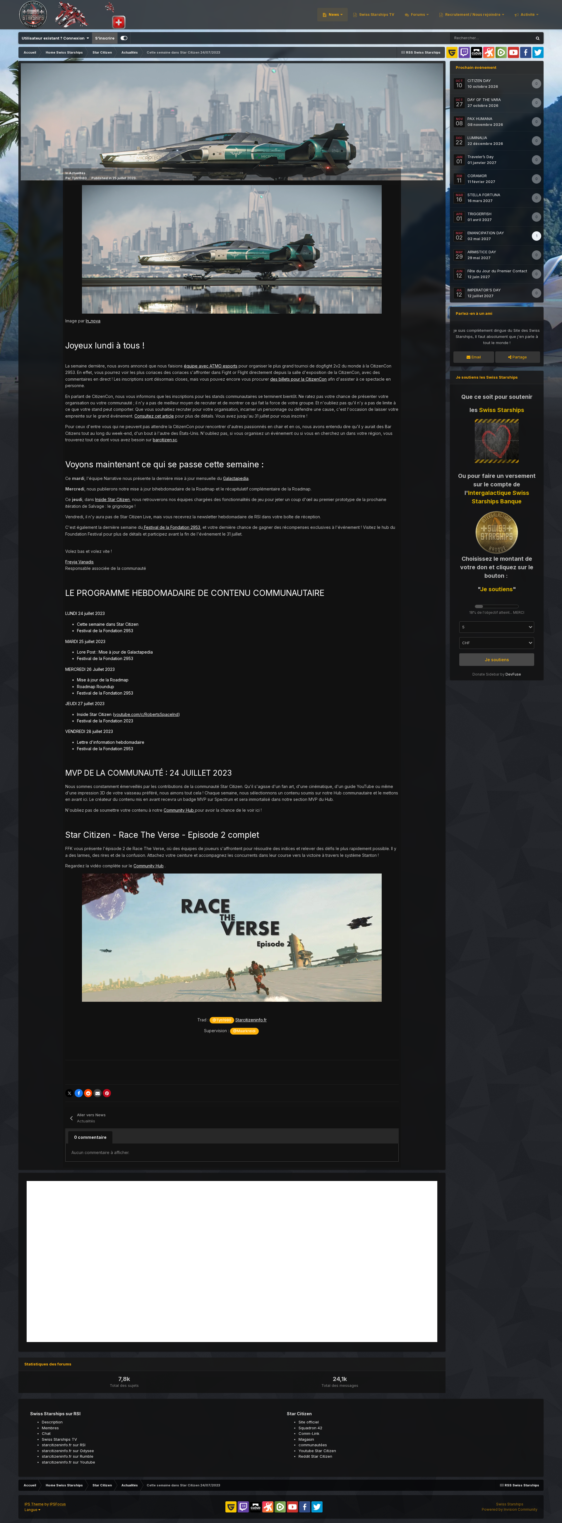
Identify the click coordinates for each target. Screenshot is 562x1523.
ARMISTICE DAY (481, 251)
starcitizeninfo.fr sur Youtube (68, 1462)
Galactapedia (236, 478)
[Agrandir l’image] (232, 248)
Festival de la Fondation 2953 (171, 527)
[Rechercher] (537, 38)
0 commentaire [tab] (90, 1137)
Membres (50, 1427)
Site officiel (309, 1422)
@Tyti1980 (222, 1020)
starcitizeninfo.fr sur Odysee (68, 1450)
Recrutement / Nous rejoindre (472, 14)
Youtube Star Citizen (317, 1450)
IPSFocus (58, 1504)
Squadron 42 (310, 1427)
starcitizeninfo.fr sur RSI (63, 1444)
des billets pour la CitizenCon (298, 379)
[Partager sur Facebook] (79, 1093)
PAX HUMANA (479, 118)
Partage (519, 357)
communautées (313, 1444)
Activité (527, 14)
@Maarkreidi (244, 1031)
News (333, 14)
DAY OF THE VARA (484, 99)
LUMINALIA (477, 137)
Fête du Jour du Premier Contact (497, 271)
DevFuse (513, 674)
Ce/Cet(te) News (509, 38)
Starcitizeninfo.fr (251, 1019)
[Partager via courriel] (97, 1093)
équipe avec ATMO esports (210, 365)
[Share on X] (69, 1093)
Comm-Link (309, 1433)
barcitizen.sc (165, 439)
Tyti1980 (79, 178)
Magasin (306, 1439)
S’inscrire (104, 38)
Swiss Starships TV (376, 14)
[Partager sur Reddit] (88, 1093)
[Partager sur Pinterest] (107, 1093)
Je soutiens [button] (497, 659)
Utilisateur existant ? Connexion (54, 38)
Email (475, 357)
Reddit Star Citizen (315, 1456)
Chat (46, 1433)
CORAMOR (477, 175)
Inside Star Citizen (112, 499)
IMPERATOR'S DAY (484, 290)
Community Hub (179, 810)
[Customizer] (124, 38)
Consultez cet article (154, 415)
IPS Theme (34, 1504)
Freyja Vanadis (79, 561)
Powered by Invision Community (509, 1509)
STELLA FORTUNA (483, 194)
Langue (31, 1509)
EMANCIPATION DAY (485, 232)
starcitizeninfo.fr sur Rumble (67, 1456)
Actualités (77, 173)
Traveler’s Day (480, 156)
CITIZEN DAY (479, 80)
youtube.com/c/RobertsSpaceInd (146, 714)
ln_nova (93, 320)
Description (52, 1422)
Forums (417, 14)
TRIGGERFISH (479, 213)
